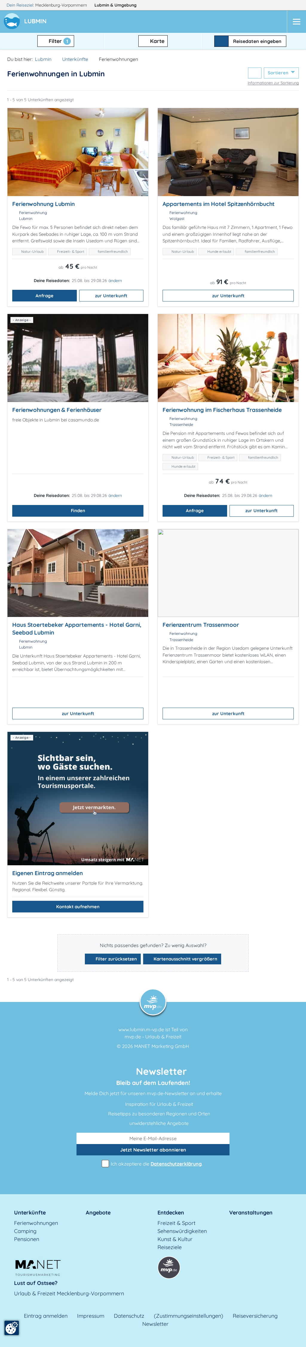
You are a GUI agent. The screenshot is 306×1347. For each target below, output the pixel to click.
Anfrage (44, 295)
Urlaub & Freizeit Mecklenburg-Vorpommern (69, 1293)
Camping (25, 1231)
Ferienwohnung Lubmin (43, 203)
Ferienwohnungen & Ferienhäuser (57, 409)
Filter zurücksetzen (115, 959)
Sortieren (279, 73)
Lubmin (115, 5)
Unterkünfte (75, 59)
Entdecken (170, 1212)
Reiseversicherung (255, 1315)
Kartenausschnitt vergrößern (184, 959)
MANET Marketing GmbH (161, 1046)
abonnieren (153, 1150)
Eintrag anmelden (46, 1315)
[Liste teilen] (254, 72)
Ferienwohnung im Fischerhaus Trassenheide (222, 409)
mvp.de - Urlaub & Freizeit (153, 1037)
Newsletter (155, 1323)
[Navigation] (296, 21)
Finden (78, 510)
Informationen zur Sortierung (273, 82)
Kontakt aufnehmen (78, 906)
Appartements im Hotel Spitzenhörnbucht (219, 203)
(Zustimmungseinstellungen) (188, 1315)
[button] (36, 22)
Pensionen (26, 1239)
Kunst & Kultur (174, 1239)
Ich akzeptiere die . (156, 1164)
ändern (115, 280)
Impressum (90, 1315)
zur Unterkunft (111, 295)
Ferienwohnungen (36, 1223)
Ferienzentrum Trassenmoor (201, 624)
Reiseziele (169, 1247)
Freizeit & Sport (176, 1223)
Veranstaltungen (251, 1212)
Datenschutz (129, 1315)
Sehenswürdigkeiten (182, 1231)
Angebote (98, 1212)
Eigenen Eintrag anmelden (47, 873)
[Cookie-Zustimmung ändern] (11, 1328)
